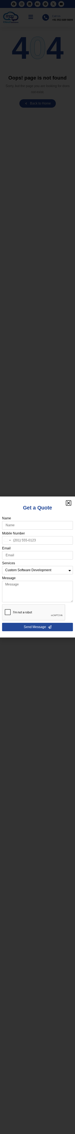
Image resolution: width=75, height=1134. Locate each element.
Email (6, 548)
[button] (68, 503)
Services (8, 563)
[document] (37, 567)
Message (9, 578)
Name (6, 518)
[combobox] (7, 540)
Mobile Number (13, 533)
